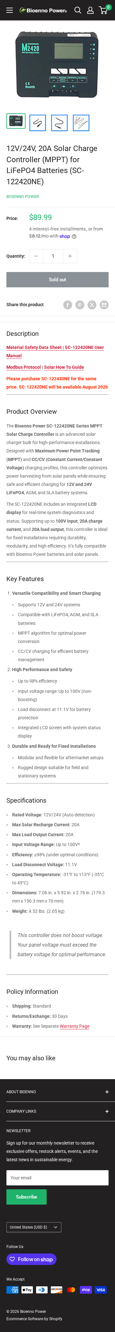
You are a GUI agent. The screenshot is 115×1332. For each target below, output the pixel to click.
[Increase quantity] (70, 256)
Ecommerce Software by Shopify (34, 1319)
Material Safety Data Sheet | (35, 347)
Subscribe (26, 1197)
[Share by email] (104, 304)
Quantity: (15, 256)
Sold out (57, 280)
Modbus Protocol (23, 367)
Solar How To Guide (64, 367)
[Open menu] (9, 10)
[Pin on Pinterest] (79, 304)
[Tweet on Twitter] (92, 304)
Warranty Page (74, 1026)
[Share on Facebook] (67, 304)
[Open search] (77, 10)
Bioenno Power (22, 196)
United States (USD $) (28, 1227)
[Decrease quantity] (36, 256)
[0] (103, 10)
